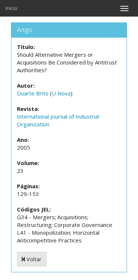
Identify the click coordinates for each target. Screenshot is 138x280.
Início (11, 8)
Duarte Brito (33, 93)
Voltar (33, 259)
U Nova (61, 93)
